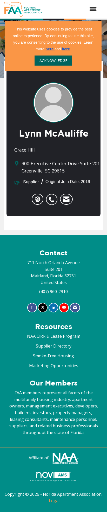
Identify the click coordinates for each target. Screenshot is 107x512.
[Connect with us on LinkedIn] (53, 307)
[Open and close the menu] (72, 9)
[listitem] (53, 196)
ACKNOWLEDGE (53, 60)
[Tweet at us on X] (43, 307)
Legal (54, 500)
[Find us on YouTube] (64, 307)
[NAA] (65, 458)
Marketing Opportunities (53, 365)
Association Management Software (53, 480)
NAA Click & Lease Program (53, 336)
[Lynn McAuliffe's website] (37, 199)
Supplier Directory (53, 346)
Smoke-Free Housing (53, 356)
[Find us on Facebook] (32, 307)
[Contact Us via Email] (75, 307)
